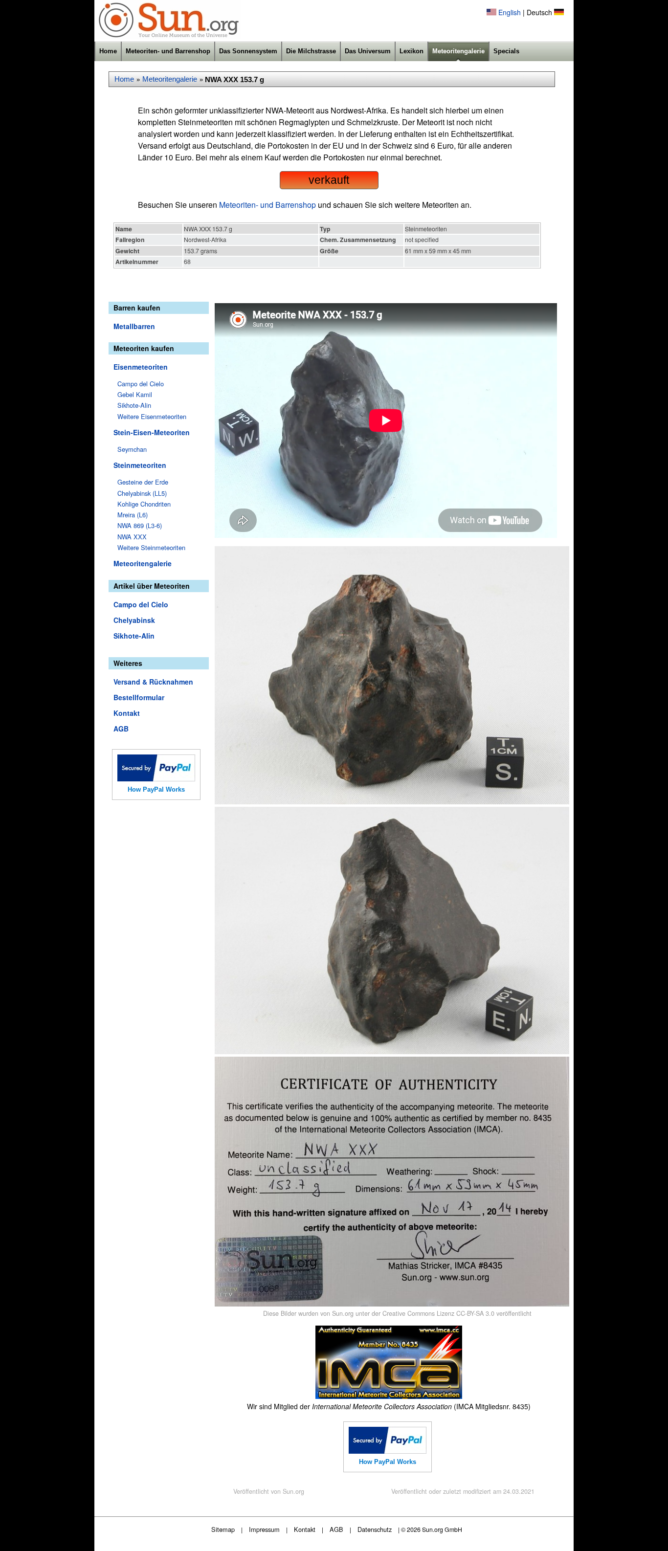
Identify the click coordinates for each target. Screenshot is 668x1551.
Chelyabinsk (134, 620)
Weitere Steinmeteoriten (151, 547)
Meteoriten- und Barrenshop (168, 51)
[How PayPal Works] (156, 778)
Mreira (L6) (132, 514)
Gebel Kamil (134, 394)
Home (108, 51)
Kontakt (126, 713)
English (509, 12)
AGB (121, 728)
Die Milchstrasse (311, 51)
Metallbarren (134, 326)
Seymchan (132, 449)
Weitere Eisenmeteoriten (151, 416)
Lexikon (411, 51)
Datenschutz (374, 1529)
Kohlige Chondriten (144, 504)
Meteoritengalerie (458, 51)
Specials (506, 51)
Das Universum (368, 51)
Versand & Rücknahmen (153, 682)
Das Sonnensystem (248, 51)
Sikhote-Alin (134, 405)
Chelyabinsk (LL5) (142, 493)
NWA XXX (132, 536)
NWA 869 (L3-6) (139, 525)
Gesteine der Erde (142, 482)
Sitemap (223, 1529)
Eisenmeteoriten (140, 367)
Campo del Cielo (140, 383)
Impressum (264, 1529)
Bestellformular (138, 697)
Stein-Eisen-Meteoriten (151, 432)
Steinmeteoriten (139, 465)
